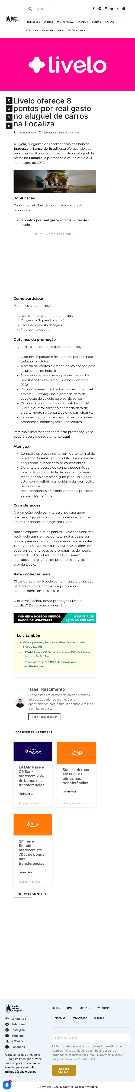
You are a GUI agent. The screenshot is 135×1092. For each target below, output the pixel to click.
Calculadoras (76, 30)
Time (69, 1008)
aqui (70, 316)
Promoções (33, 22)
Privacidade (79, 1018)
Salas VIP (83, 22)
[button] (9, 100)
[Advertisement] (55, 264)
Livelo (21, 144)
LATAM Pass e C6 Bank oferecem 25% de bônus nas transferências (32, 776)
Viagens (109, 22)
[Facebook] (124, 9)
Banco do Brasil (45, 148)
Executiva (32, 30)
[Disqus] (55, 948)
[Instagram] (106, 9)
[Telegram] (100, 9)
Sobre (56, 1008)
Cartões (48, 22)
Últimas (99, 1018)
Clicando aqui (25, 581)
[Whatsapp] (94, 9)
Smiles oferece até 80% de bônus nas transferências (76, 776)
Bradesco (21, 148)
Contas (96, 22)
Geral (60, 30)
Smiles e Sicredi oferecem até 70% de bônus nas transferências (31, 852)
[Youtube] (112, 9)
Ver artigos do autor (44, 716)
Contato (84, 1008)
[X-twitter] (118, 9)
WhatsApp (47, 30)
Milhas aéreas (65, 22)
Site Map (60, 1018)
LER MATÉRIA (26, 794)
